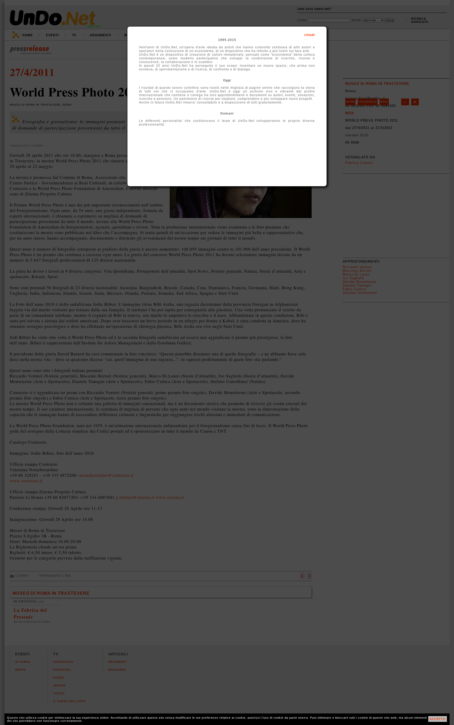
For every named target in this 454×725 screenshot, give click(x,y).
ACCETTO (438, 719)
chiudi (309, 35)
